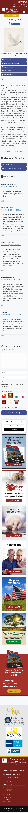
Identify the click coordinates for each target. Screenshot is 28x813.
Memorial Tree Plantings (10, 74)
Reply (2, 201)
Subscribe (14, 429)
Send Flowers (7, 70)
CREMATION (7, 774)
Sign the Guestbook (9, 67)
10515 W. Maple (6, 797)
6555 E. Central (6, 787)
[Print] (2, 79)
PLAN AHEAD (16, 774)
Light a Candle (7, 59)
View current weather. (15, 151)
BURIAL (22, 770)
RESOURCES (7, 777)
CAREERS (15, 777)
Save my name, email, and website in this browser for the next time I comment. (14, 384)
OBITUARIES (7, 781)
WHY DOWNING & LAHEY (10, 770)
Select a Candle (7, 391)
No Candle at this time (10, 407)
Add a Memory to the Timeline (11, 63)
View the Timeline (10, 164)
